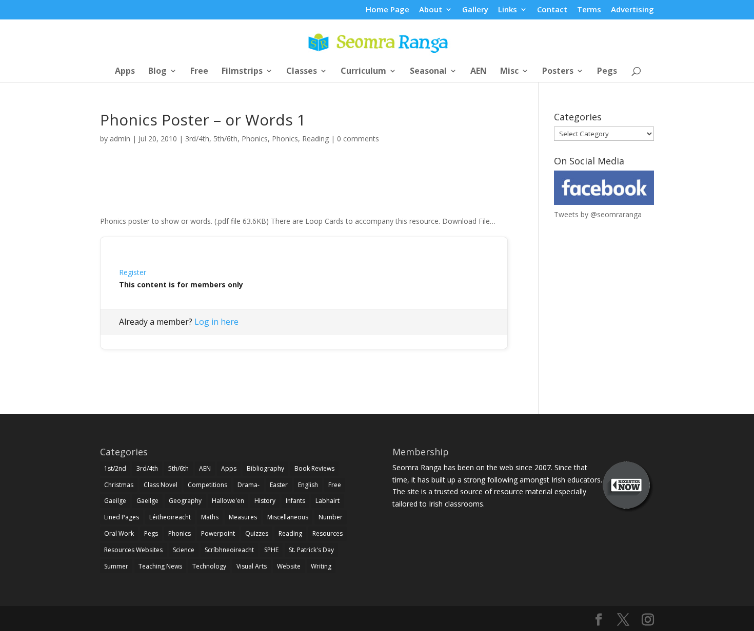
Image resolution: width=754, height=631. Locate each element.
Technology (209, 566)
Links (507, 10)
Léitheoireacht (170, 517)
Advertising (632, 10)
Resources (327, 533)
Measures (243, 517)
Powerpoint (218, 533)
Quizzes (256, 533)
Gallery (475, 10)
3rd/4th (197, 138)
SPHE (271, 549)
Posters (557, 71)
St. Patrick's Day (311, 549)
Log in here (216, 321)
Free (199, 71)
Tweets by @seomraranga (598, 214)
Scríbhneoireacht (229, 549)
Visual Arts (251, 566)
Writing (321, 566)
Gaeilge (115, 500)
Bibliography (265, 468)
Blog (157, 71)
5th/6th (225, 138)
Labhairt (327, 500)
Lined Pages (121, 517)
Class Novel (160, 484)
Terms (589, 10)
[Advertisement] (304, 191)
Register (132, 272)
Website (289, 566)
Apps (125, 71)
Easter (279, 484)
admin (120, 138)
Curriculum (363, 71)
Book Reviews (314, 468)
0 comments (358, 138)
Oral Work (119, 533)
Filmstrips (242, 71)
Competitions (207, 484)
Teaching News (160, 566)
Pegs (607, 71)
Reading (315, 138)
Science (183, 549)
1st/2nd (115, 468)
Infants (295, 500)
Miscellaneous (287, 517)
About (430, 10)
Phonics (255, 138)
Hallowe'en (228, 500)
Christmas (118, 484)
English (308, 484)
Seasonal (428, 71)
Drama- (248, 484)
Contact (552, 10)
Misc (509, 71)
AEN (478, 71)
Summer (116, 566)
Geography (185, 500)
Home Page (387, 10)
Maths (210, 517)
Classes (301, 71)
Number (331, 517)
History (264, 500)
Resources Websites (133, 549)
